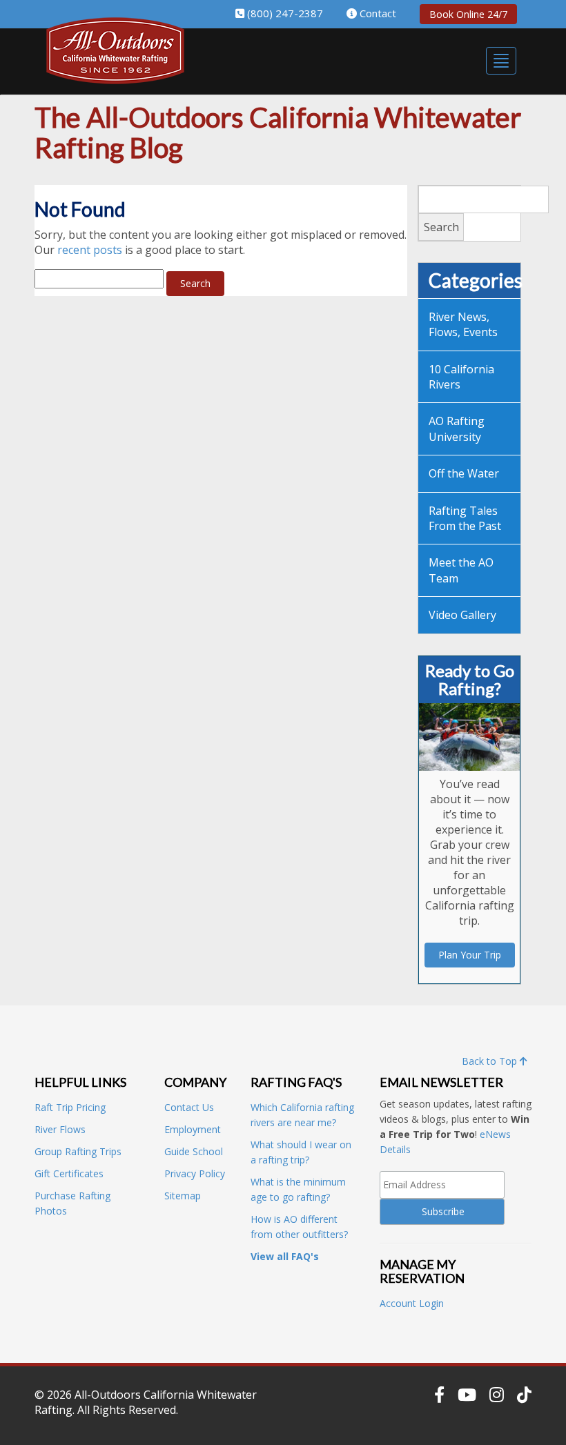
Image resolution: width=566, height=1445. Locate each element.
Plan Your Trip (469, 954)
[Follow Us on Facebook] (439, 1394)
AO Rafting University (457, 428)
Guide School (193, 1151)
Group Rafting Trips (78, 1151)
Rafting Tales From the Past (465, 518)
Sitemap (182, 1195)
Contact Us (189, 1107)
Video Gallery (462, 614)
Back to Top (491, 1061)
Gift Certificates (69, 1173)
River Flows (60, 1129)
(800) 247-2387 (285, 13)
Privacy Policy (194, 1173)
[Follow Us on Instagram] (496, 1394)
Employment (192, 1129)
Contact (378, 13)
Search (441, 227)
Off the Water (464, 473)
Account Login (412, 1303)
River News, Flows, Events (463, 324)
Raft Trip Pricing (70, 1107)
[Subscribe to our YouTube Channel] (467, 1394)
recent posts (89, 249)
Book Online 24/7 (468, 14)
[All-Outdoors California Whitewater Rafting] (115, 60)
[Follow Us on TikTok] (524, 1394)
